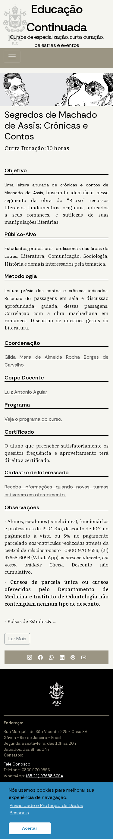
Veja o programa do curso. (33, 419)
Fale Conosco (17, 764)
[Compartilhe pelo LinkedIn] (62, 657)
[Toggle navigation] (12, 57)
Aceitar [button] (29, 828)
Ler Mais (17, 638)
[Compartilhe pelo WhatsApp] (51, 657)
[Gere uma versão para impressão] (73, 657)
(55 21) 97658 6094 (44, 775)
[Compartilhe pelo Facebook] (40, 657)
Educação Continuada (56, 25)
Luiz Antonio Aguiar (26, 392)
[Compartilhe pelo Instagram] (29, 657)
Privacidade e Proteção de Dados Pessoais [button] (46, 809)
